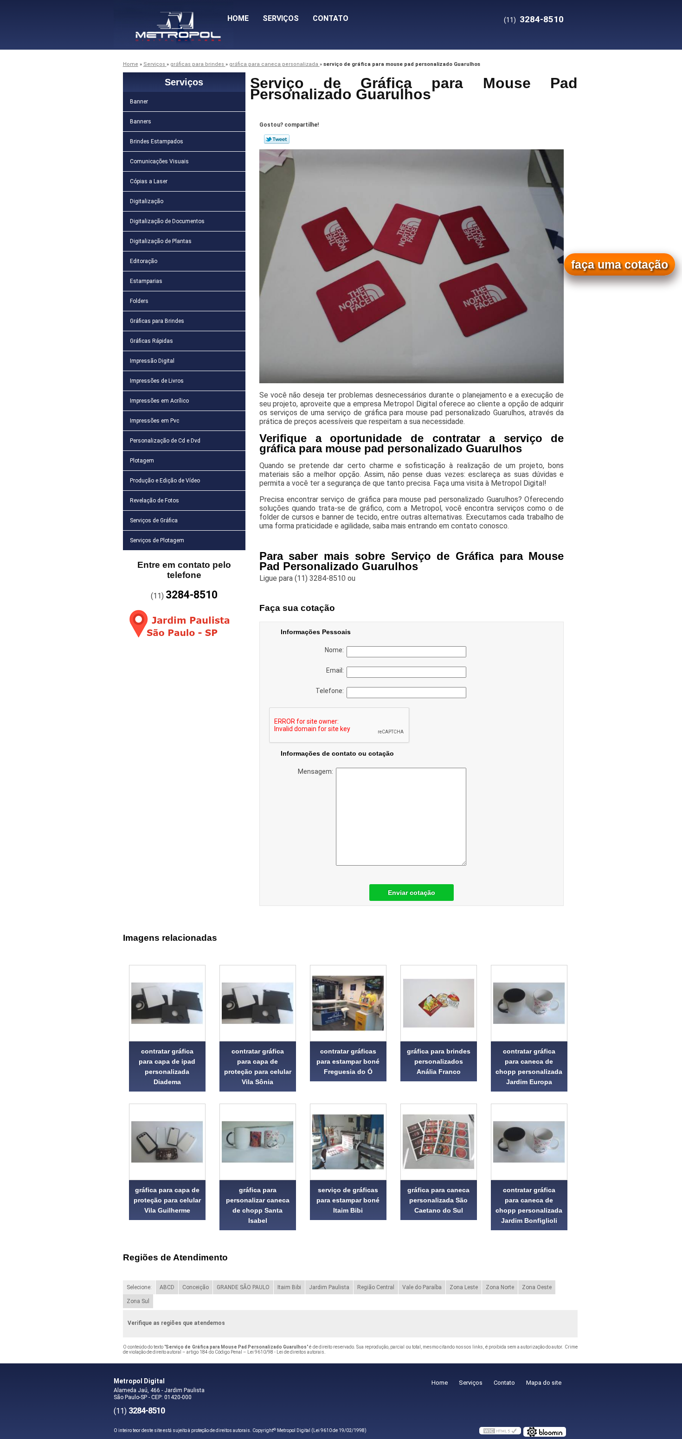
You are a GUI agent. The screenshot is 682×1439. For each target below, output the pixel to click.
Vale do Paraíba (422, 1287)
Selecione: (139, 1287)
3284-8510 (542, 19)
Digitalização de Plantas (161, 241)
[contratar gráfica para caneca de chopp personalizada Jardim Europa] (529, 1003)
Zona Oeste (537, 1287)
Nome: (336, 650)
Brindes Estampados (156, 141)
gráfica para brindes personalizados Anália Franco (438, 1061)
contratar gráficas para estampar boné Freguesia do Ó (348, 1061)
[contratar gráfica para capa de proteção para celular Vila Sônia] (257, 1003)
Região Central (375, 1287)
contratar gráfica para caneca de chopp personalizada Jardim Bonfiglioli (528, 1205)
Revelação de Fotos (154, 500)
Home (238, 18)
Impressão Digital (152, 361)
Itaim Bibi (289, 1287)
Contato (330, 18)
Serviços (281, 18)
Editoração (143, 261)
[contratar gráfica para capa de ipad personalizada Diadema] (167, 1003)
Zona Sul (138, 1301)
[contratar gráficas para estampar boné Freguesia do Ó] (348, 1003)
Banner (139, 101)
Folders (139, 301)
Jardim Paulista (329, 1287)
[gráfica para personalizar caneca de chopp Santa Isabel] (257, 1142)
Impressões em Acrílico (159, 401)
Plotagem (142, 460)
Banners (140, 121)
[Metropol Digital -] (167, 18)
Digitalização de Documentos (167, 221)
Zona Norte (500, 1287)
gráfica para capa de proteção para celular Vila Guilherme (167, 1200)
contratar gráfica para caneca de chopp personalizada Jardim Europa (528, 1066)
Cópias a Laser (148, 181)
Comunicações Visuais (159, 161)
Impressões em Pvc (154, 421)
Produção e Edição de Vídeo (165, 480)
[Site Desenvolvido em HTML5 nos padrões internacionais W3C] (500, 1430)
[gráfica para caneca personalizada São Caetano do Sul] (438, 1142)
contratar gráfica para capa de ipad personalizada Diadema (167, 1066)
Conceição (195, 1287)
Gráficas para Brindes (157, 321)
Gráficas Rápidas (151, 341)
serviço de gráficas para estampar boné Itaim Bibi (348, 1200)
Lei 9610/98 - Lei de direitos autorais (285, 1352)
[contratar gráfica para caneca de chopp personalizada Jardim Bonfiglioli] (529, 1142)
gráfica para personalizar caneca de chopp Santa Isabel (258, 1205)
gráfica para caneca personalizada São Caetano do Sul (438, 1200)
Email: (336, 670)
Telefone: (331, 690)
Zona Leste (464, 1287)
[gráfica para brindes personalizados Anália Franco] (438, 1003)
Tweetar (277, 139)
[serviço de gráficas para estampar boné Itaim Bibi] (348, 1142)
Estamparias (146, 281)
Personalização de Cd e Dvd (165, 440)
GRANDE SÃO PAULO (243, 1287)
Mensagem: (317, 771)
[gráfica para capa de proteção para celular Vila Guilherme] (167, 1142)
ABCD (167, 1287)
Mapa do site (543, 1382)
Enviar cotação (411, 892)
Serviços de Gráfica (154, 520)
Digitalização (146, 201)
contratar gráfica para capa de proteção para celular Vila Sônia (257, 1066)
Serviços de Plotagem (157, 540)
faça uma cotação (619, 264)
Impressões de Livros (157, 381)
